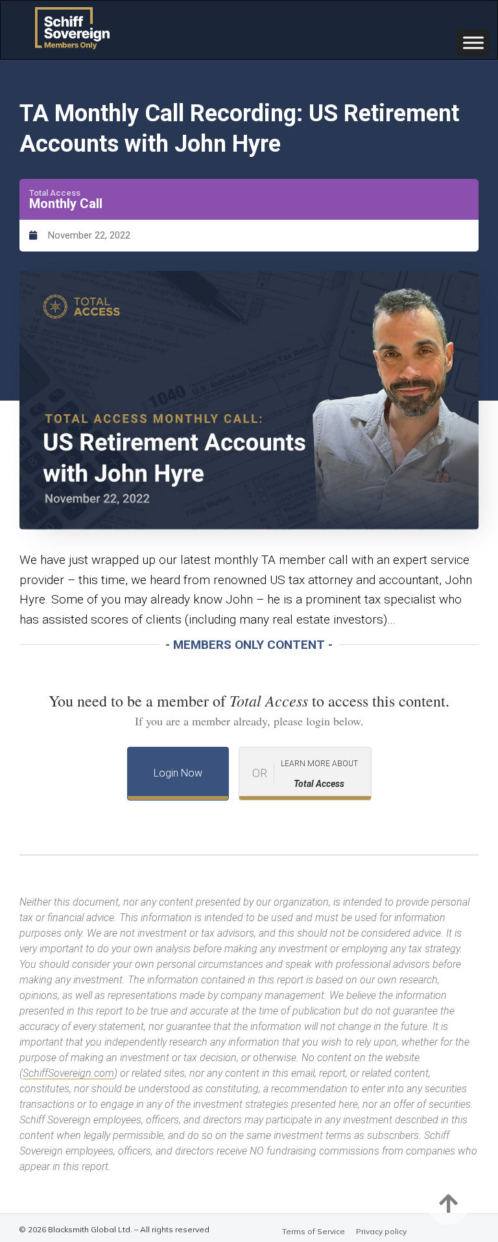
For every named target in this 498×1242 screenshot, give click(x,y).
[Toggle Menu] (473, 42)
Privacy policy (381, 1231)
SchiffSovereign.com (68, 1073)
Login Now (178, 773)
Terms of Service (313, 1231)
